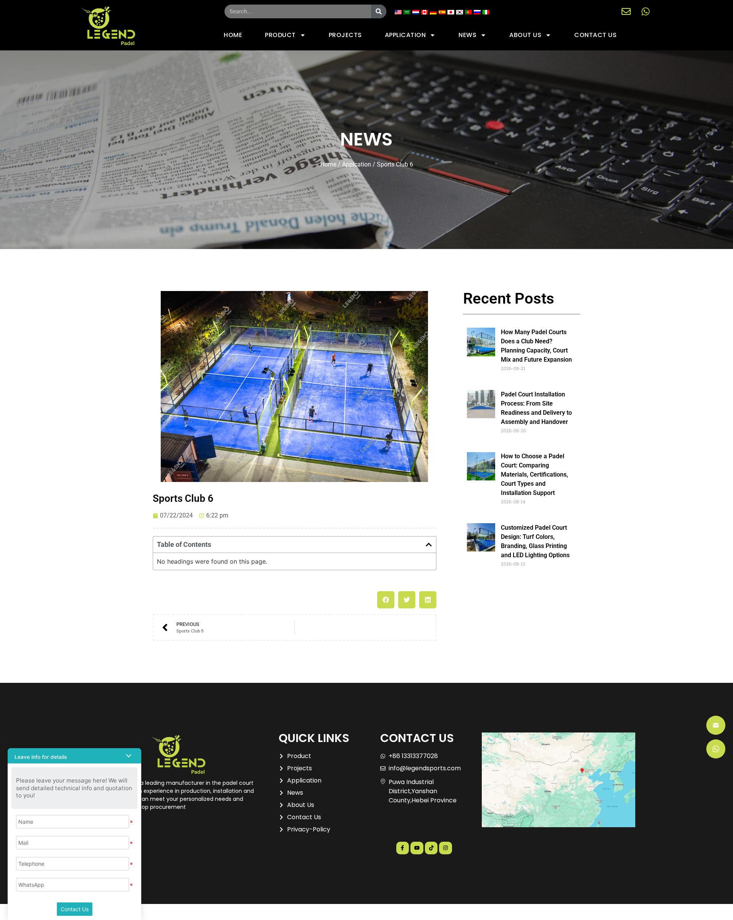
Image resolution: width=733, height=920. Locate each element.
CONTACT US (595, 35)
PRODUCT (280, 35)
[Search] (378, 11)
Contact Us (75, 909)
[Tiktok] (431, 848)
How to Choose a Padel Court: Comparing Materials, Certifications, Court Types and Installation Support (534, 474)
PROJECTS (345, 35)
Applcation (356, 164)
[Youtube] (416, 848)
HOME (233, 35)
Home (328, 164)
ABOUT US (525, 35)
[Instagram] (445, 848)
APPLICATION (405, 35)
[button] (428, 544)
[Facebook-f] (402, 848)
